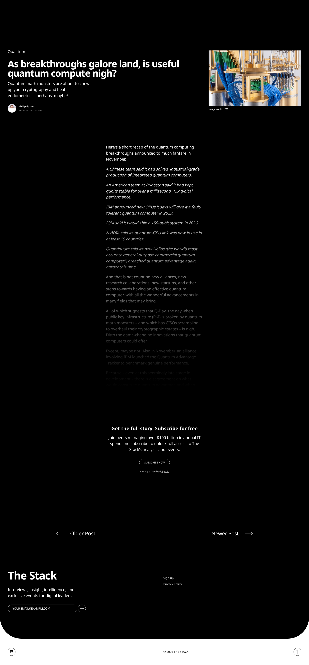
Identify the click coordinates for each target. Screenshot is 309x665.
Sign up (168, 578)
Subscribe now (154, 462)
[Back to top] (297, 652)
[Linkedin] (11, 652)
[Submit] (82, 608)
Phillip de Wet (26, 106)
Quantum (16, 51)
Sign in (165, 471)
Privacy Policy (172, 584)
